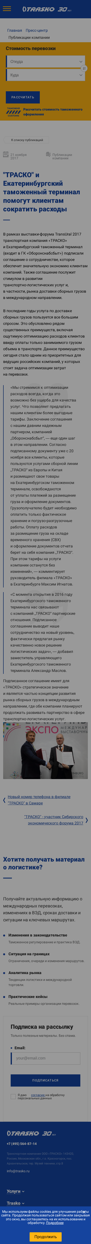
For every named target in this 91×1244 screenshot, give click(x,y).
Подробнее (55, 1223)
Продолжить (45, 1237)
